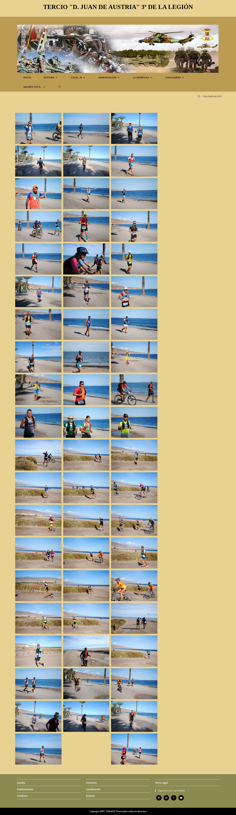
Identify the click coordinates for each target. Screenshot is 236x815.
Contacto (91, 782)
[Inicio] (199, 96)
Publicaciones (25, 789)
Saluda (21, 782)
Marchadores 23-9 (212, 96)
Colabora (22, 795)
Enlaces (90, 795)
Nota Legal (161, 782)
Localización (93, 789)
